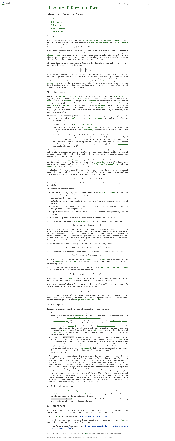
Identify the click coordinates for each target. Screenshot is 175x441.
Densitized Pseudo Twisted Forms (93, 416)
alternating (67, 105)
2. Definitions (57, 22)
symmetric (64, 132)
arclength (72, 326)
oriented (107, 40)
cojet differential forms (61, 394)
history (86, 433)
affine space (99, 330)
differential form (90, 40)
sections (58, 261)
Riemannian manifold (106, 326)
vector (65, 330)
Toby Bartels (56, 416)
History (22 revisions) (91, 437)
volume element (115, 339)
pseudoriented (121, 43)
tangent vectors (115, 103)
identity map (59, 332)
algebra (104, 259)
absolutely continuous (76, 318)
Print (105, 437)
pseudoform (99, 105)
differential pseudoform (99, 43)
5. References (57, 31)
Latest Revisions (135, 4)
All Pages (126, 4)
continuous (73, 160)
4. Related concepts (59, 28)
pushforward (67, 278)
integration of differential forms (88, 300)
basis (117, 137)
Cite (100, 437)
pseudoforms (82, 391)
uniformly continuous (83, 124)
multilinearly (52, 105)
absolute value (53, 55)
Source (110, 437)
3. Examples (56, 25)
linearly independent (88, 127)
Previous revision (61, 437)
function (67, 101)
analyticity (51, 166)
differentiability (100, 164)
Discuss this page (146, 4)
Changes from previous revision (75, 437)
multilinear (123, 144)
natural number (121, 96)
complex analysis (61, 321)
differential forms (65, 391)
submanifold (117, 40)
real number (90, 101)
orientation (103, 107)
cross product (85, 348)
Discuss (52, 437)
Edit (47, 437)
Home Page (119, 4)
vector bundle (102, 162)
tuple (93, 103)
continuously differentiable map (114, 267)
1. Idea (54, 19)
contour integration (118, 321)
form (49, 101)
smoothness (113, 164)
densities (121, 420)
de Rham (104, 81)
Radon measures (93, 318)
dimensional (80, 316)
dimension (82, 99)
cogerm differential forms (87, 394)
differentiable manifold (67, 96)
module (90, 259)
